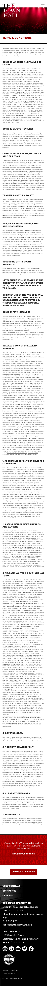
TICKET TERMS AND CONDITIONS (17, 453)
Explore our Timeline (23, 854)
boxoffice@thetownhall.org (17, 925)
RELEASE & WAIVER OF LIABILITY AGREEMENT (27, 110)
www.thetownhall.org (27, 244)
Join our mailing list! (23, 872)
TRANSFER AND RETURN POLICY (27, 454)
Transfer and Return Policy (10, 386)
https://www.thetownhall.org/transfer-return (15, 215)
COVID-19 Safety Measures (30, 386)
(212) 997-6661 (10, 921)
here (7, 147)
